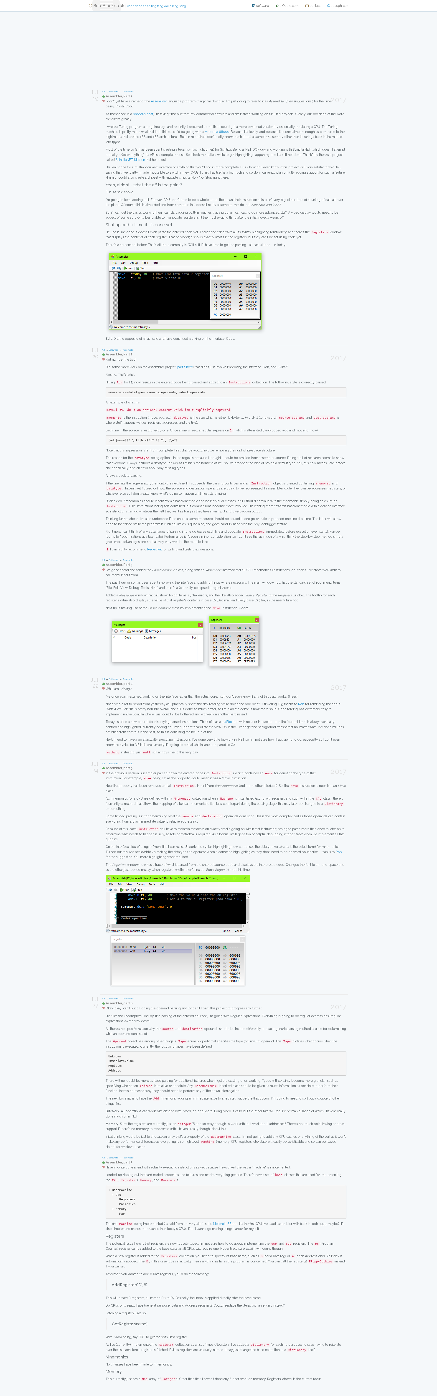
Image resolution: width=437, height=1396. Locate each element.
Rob (301, 704)
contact (314, 6)
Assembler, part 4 (119, 684)
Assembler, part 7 (119, 1162)
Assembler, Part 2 (119, 354)
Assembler (128, 91)
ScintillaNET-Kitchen (130, 160)
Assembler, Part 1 (119, 96)
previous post (143, 114)
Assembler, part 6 (119, 1003)
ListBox (227, 722)
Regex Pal (154, 549)
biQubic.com (289, 6)
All (103, 91)
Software (114, 91)
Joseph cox (339, 6)
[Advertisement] (218, 48)
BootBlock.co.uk (139, 5)
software (262, 6)
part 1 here (185, 367)
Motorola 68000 (217, 132)
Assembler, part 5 (119, 768)
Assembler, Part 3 (119, 565)
